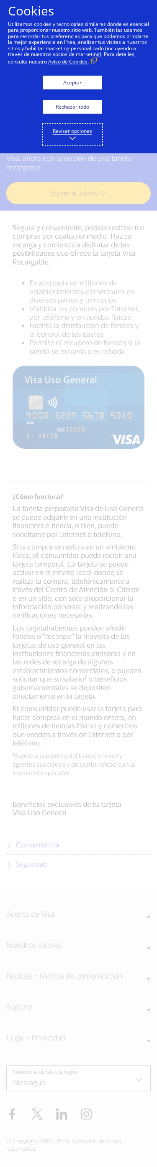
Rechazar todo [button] (72, 106)
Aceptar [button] (72, 82)
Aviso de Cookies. (68, 61)
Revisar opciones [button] (72, 131)
